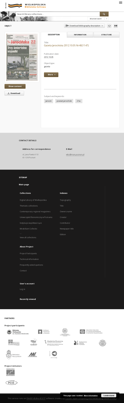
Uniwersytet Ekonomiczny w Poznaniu (36, 217)
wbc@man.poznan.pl (75, 154)
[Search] (104, 14)
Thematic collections (29, 206)
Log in (22, 289)
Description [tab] (54, 35)
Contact (23, 270)
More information (91, 395)
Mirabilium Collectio (28, 228)
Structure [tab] (106, 34)
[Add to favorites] (109, 26)
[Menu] (120, 2)
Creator (63, 217)
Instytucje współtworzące (31, 223)
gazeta (47, 66)
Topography (65, 200)
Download (15, 93)
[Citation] (116, 26)
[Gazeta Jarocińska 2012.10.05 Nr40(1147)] (22, 57)
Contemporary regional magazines (35, 211)
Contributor (65, 223)
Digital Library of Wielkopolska (33, 200)
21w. (79, 101)
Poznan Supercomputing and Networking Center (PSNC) (90, 398)
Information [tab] (80, 34)
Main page (24, 184)
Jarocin (49, 101)
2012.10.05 (48, 57)
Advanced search (96, 19)
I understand (108, 395)
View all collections (28, 237)
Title (62, 206)
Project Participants (28, 253)
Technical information (29, 259)
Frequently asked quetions (31, 265)
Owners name (66, 211)
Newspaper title (67, 228)
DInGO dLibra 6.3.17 (36, 398)
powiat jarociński (64, 101)
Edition (63, 234)
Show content (15, 86)
